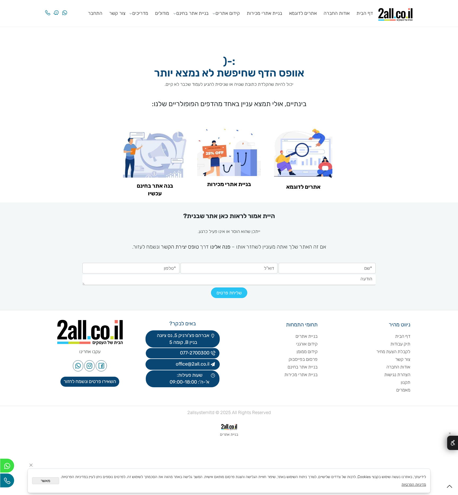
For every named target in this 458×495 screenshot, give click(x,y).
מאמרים (403, 390)
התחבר (95, 13)
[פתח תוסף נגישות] (452, 443)
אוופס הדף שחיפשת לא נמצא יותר (229, 73)
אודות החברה (337, 13)
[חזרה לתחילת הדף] (449, 488)
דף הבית (364, 13)
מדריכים (140, 13)
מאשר (45, 481)
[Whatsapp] (64, 8)
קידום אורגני (307, 343)
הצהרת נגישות (396, 374)
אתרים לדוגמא (303, 13)
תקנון (405, 382)
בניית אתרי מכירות (264, 13)
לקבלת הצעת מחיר (393, 351)
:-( (229, 62)
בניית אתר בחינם (192, 13)
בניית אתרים (307, 336)
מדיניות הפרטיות (414, 484)
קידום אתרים (227, 13)
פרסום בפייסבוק (303, 359)
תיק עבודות (400, 343)
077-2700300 (194, 353)
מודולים (162, 13)
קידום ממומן (307, 351)
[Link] (56, 8)
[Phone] (47, 8)
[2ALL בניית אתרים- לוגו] (395, 12)
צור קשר (117, 13)
